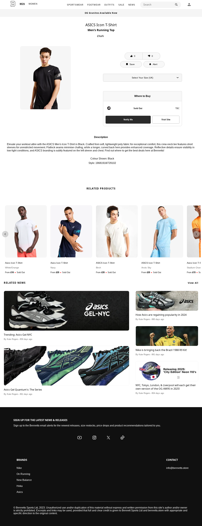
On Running (23, 474)
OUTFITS (109, 5)
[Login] (189, 5)
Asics (20, 492)
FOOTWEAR (94, 5)
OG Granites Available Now (101, 13)
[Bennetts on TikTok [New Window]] (122, 440)
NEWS (131, 5)
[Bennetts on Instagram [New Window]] (94, 440)
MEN (22, 4)
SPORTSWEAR (75, 5)
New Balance (24, 480)
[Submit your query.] (176, 4)
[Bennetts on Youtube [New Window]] (79, 440)
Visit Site (165, 119)
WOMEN (33, 4)
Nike (19, 468)
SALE (121, 5)
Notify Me (128, 119)
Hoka (20, 486)
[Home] (13, 4)
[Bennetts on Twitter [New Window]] (108, 440)
